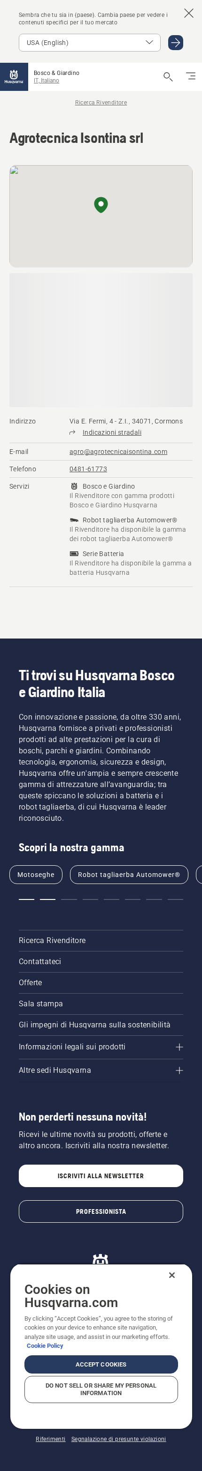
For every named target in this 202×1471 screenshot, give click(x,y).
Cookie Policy (45, 1345)
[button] (101, 205)
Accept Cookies (101, 1364)
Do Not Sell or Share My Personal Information (101, 1389)
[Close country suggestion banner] (188, 13)
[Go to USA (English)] (175, 42)
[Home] (14, 77)
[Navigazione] (190, 77)
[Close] (172, 1275)
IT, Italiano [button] (46, 80)
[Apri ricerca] (168, 77)
